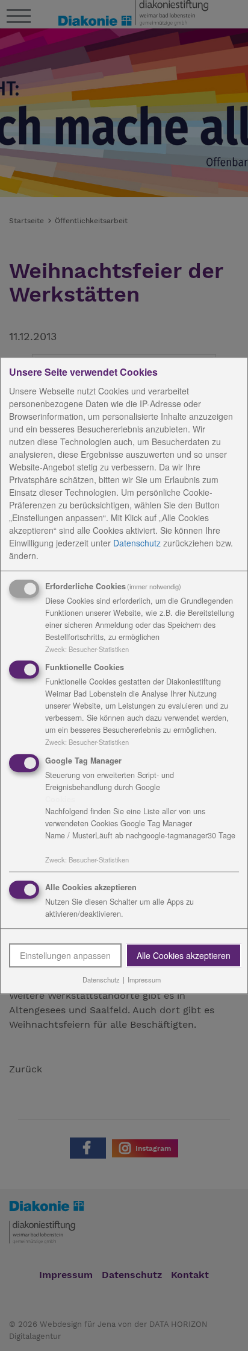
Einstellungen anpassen (65, 955)
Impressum (144, 979)
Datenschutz (137, 543)
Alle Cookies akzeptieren (184, 955)
